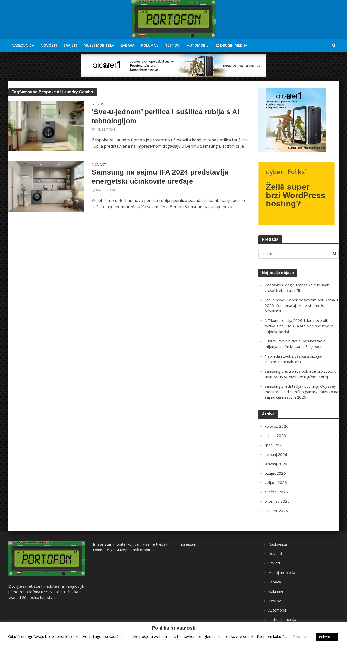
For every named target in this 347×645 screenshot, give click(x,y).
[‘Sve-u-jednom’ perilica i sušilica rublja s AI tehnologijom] (46, 125)
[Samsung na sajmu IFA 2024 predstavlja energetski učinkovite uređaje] (46, 186)
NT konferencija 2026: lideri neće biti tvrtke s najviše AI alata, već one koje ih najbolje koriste (299, 326)
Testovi (172, 45)
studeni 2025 (276, 510)
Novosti (49, 45)
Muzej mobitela (99, 45)
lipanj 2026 (274, 444)
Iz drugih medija (231, 45)
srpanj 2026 (275, 435)
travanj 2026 (276, 463)
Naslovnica (23, 45)
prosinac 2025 (277, 501)
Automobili (198, 45)
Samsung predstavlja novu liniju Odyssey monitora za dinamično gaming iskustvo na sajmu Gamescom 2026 (301, 391)
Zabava (127, 45)
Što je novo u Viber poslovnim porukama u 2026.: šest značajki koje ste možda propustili (301, 305)
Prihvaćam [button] (327, 636)
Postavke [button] (301, 636)
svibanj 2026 (276, 454)
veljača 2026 (276, 482)
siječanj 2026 (276, 491)
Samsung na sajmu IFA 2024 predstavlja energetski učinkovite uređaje (160, 176)
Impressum (187, 544)
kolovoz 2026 (276, 426)
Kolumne (150, 45)
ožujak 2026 (275, 473)
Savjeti (70, 45)
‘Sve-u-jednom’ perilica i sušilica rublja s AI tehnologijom (165, 116)
